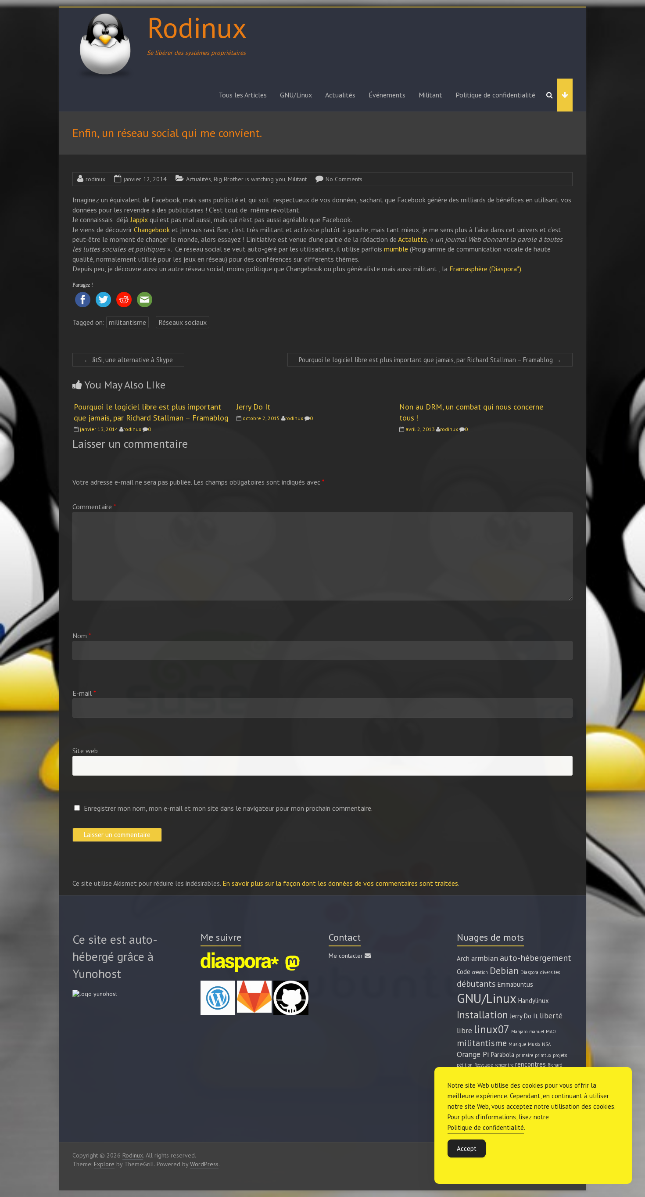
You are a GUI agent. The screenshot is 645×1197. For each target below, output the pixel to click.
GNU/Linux (296, 94)
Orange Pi (473, 1054)
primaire (524, 1055)
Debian (504, 970)
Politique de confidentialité (495, 94)
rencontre (503, 1065)
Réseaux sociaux (182, 322)
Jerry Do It (253, 407)
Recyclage (483, 1065)
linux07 (491, 1029)
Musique (517, 1044)
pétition (465, 1065)
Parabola (502, 1054)
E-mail (84, 693)
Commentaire (94, 506)
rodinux (95, 179)
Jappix (140, 219)
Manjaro (519, 1031)
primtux (543, 1055)
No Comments (344, 179)
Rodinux (197, 27)
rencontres (530, 1064)
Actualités (340, 94)
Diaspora (529, 972)
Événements (387, 94)
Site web (85, 750)
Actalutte (412, 239)
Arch (463, 958)
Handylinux (533, 1000)
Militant (430, 94)
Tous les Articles (243, 94)
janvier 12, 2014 (145, 179)
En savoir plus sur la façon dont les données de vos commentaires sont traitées (340, 883)
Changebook (153, 229)
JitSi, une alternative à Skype (128, 360)
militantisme (127, 322)
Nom (81, 635)
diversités (550, 972)
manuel (536, 1031)
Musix (534, 1044)
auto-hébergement (535, 957)
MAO (551, 1031)
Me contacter (347, 956)
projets (560, 1055)
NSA (546, 1044)
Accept (467, 1148)
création (480, 972)
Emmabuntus (515, 984)
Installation (482, 1014)
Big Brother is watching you (249, 179)
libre (464, 1030)
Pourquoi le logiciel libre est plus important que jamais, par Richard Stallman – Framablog (430, 360)
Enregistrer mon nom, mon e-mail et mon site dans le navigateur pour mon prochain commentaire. (228, 808)
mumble (396, 248)
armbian (484, 958)
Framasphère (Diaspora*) (485, 268)
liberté (551, 1015)
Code (463, 971)
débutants (476, 983)
